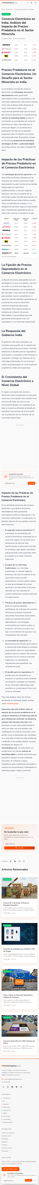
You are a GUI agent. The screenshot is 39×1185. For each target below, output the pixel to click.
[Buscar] (27, 3)
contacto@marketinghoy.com (13, 1079)
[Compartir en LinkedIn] (15, 861)
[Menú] (35, 3)
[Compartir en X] (10, 861)
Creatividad (6, 1119)
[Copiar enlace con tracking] (24, 861)
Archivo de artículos (8, 1133)
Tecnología (6, 1116)
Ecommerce (9, 9)
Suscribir (31, 483)
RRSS (5, 1113)
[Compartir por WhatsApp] (19, 861)
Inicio (3, 9)
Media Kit (4, 1142)
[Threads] (21, 1087)
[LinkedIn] (12, 1087)
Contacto (4, 1145)
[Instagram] (8, 1087)
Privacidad (5, 1151)
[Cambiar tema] (31, 3)
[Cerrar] (34, 1180)
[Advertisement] (19, 446)
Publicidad (6, 1107)
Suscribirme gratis (11, 1169)
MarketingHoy (12, 703)
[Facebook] (16, 1087)
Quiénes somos (6, 1136)
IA (3, 1101)
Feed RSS (7, 1082)
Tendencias (6, 1098)
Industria (6, 1104)
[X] (3, 1087)
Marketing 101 (7, 1122)
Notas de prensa (7, 1148)
